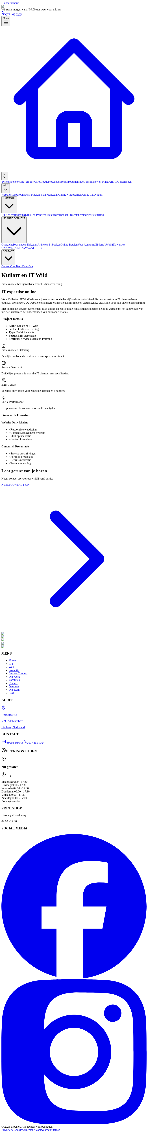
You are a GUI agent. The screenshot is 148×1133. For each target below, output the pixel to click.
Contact (5, 266)
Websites (6, 194)
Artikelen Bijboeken (48, 244)
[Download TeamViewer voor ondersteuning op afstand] (43, 646)
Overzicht (7, 244)
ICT (11, 663)
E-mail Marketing (48, 194)
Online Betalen (69, 244)
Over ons (14, 686)
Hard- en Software (29, 181)
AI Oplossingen (123, 181)
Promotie (14, 670)
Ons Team (16, 266)
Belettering (97, 214)
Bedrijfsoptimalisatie (72, 181)
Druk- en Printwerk (36, 214)
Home (12, 660)
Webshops (17, 194)
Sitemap (55, 1129)
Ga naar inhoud (10, 3)
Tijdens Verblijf (104, 244)
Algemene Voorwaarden (37, 1129)
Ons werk (14, 676)
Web (11, 666)
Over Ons (27, 266)
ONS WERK (9, 247)
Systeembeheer (10, 181)
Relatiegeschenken (58, 214)
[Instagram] (74, 1123)
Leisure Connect (18, 673)
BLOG (21, 247)
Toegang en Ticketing (25, 244)
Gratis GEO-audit (92, 194)
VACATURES (33, 247)
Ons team (14, 689)
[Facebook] (74, 977)
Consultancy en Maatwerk (99, 181)
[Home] (74, 170)
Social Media (30, 194)
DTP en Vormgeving (13, 214)
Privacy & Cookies (12, 1129)
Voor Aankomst (86, 244)
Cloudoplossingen (50, 181)
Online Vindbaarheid (70, 194)
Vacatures (14, 679)
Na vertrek (119, 244)
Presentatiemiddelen (80, 214)
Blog (11, 692)
